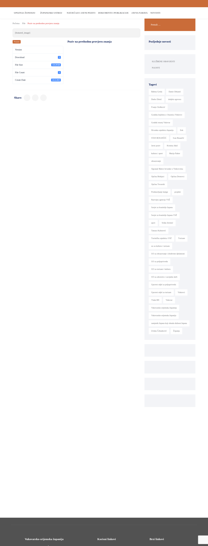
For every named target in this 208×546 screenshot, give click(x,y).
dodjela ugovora (174, 99)
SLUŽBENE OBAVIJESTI (163, 61)
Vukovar (169, 300)
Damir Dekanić (175, 92)
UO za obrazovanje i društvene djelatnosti (168, 254)
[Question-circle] (5, 3)
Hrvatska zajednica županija (162, 130)
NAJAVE (156, 68)
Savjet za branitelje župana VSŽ (164, 215)
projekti (177, 192)
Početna (16, 23)
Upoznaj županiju (24, 13)
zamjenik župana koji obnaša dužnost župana (169, 323)
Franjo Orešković (158, 107)
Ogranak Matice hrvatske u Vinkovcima (167, 169)
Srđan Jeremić (167, 223)
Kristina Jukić (172, 146)
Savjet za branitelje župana (162, 207)
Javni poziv (155, 146)
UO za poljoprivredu (159, 261)
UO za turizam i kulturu (161, 269)
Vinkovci (181, 292)
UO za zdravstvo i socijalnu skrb (164, 277)
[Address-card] (10, 3)
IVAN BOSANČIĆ (158, 138)
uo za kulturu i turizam (160, 246)
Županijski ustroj (51, 13)
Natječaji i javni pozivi (81, 13)
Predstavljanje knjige (159, 192)
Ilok (181, 130)
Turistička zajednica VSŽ (161, 238)
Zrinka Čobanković (159, 331)
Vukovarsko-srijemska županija (163, 315)
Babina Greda (156, 92)
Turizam (181, 238)
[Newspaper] (188, 3)
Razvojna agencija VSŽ (160, 200)
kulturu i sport (157, 153)
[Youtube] (202, 3)
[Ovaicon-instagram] (198, 3)
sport (153, 223)
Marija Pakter (174, 153)
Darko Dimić (156, 99)
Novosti (155, 13)
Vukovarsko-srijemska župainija (164, 308)
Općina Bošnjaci (157, 176)
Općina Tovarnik (158, 184)
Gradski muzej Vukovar (160, 123)
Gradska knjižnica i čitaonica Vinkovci (166, 115)
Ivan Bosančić (178, 138)
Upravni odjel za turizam (161, 292)
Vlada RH (155, 300)
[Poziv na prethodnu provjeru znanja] (27, 97)
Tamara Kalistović (158, 231)
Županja (176, 331)
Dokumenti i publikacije (113, 13)
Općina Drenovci (177, 176)
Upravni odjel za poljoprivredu (163, 285)
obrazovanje (156, 161)
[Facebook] (193, 3)
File (23, 23)
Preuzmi (16, 42)
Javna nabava (139, 13)
